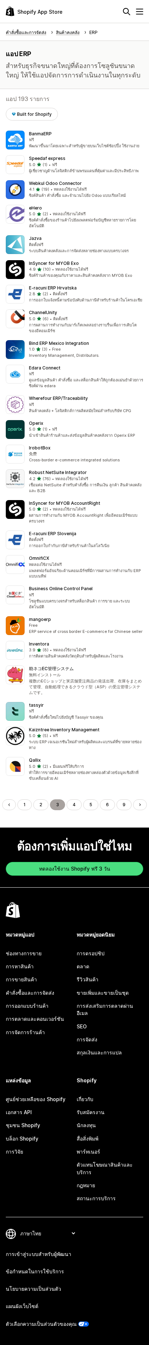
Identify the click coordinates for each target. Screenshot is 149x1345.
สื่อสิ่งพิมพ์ (87, 1138)
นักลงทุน (86, 1125)
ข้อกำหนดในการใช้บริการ (35, 1271)
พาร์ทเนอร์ (88, 1152)
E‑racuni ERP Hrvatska (53, 288)
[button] (74, 140)
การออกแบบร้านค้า (27, 1006)
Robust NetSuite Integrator (58, 472)
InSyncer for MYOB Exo (54, 263)
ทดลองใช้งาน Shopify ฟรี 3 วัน (74, 869)
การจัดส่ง (87, 1039)
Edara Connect (44, 368)
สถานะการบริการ (96, 1198)
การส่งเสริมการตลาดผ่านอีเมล (105, 1009)
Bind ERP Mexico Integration (59, 343)
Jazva (35, 238)
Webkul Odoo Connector (55, 183)
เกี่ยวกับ (85, 1099)
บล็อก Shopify (22, 1138)
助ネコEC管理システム (51, 668)
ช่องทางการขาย (24, 953)
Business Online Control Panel (61, 588)
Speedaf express (47, 158)
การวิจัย (14, 1152)
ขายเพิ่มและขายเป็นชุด (103, 993)
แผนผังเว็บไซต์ (22, 1306)
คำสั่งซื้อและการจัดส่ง (30, 993)
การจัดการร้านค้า (25, 1032)
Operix (36, 423)
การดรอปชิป (91, 953)
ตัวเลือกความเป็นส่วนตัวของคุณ (41, 1324)
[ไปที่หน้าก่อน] (9, 804)
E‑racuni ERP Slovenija (52, 533)
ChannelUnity (43, 312)
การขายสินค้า (21, 979)
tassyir (36, 705)
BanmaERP (40, 133)
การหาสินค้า (20, 966)
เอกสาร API (19, 1112)
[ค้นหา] (126, 11)
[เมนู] (139, 11)
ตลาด (83, 966)
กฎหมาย (86, 1185)
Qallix (35, 760)
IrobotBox (40, 448)
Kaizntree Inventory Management (64, 729)
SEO (82, 1026)
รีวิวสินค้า (87, 979)
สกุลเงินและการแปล (99, 1052)
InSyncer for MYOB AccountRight (64, 503)
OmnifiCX (39, 558)
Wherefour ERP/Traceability (58, 398)
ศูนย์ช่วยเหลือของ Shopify (35, 1099)
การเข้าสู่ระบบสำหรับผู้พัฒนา (38, 1254)
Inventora (39, 644)
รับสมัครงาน (91, 1112)
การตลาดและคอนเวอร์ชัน (35, 1019)
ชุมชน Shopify (23, 1125)
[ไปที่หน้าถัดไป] (140, 804)
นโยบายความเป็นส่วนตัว (33, 1289)
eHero (35, 208)
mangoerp (40, 619)
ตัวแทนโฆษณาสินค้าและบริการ (105, 1168)
